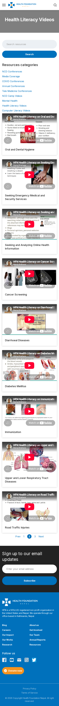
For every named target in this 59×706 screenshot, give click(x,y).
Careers (6, 630)
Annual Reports (38, 640)
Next (41, 536)
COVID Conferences (13, 81)
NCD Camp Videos (12, 95)
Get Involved (36, 630)
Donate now (15, 670)
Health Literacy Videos (14, 105)
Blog (4, 625)
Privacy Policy (29, 688)
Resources (35, 644)
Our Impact (8, 635)
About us (34, 625)
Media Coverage (11, 76)
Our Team (35, 635)
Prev (17, 536)
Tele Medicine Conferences (17, 91)
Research (7, 644)
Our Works (7, 640)
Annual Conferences (13, 86)
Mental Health (9, 100)
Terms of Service (29, 693)
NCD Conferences (12, 71)
